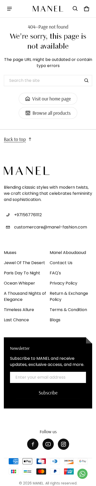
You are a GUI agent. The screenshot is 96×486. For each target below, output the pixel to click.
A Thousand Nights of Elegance (25, 296)
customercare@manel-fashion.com (50, 227)
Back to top (15, 139)
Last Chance (16, 320)
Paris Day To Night (22, 273)
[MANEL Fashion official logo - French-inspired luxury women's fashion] (48, 9)
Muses (10, 252)
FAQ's (55, 273)
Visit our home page (51, 99)
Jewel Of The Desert (24, 263)
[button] (75, 8)
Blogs (55, 320)
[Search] (86, 80)
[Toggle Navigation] (9, 8)
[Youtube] (48, 444)
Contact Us (61, 263)
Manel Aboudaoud (68, 252)
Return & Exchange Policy (69, 296)
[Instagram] (63, 444)
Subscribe (48, 393)
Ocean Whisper (19, 283)
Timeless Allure (19, 310)
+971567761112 (28, 215)
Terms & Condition (68, 310)
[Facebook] (32, 444)
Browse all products (52, 113)
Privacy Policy (63, 283)
